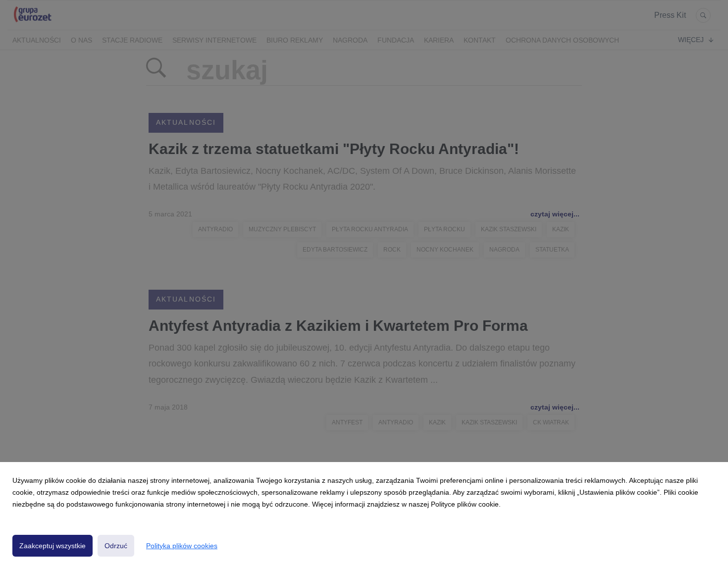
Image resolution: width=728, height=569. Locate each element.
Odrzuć (115, 546)
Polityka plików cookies (181, 546)
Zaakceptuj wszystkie (52, 546)
